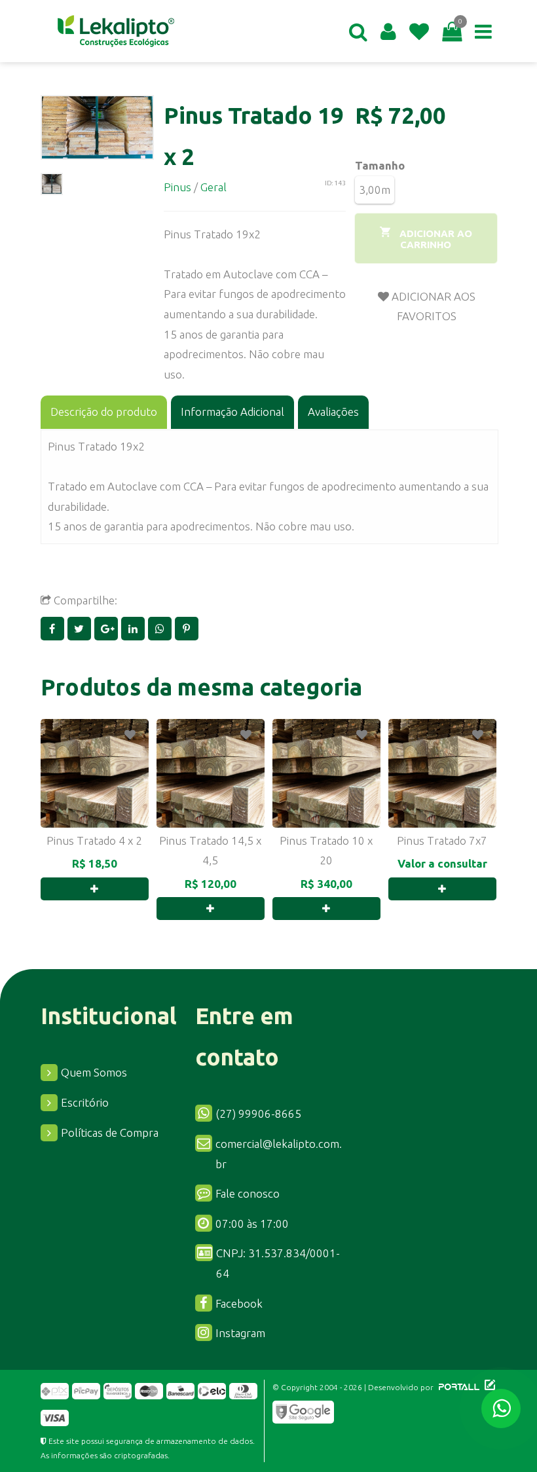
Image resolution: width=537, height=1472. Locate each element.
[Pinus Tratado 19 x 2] (97, 127)
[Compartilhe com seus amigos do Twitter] (80, 628)
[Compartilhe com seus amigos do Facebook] (54, 628)
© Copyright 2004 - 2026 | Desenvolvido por (353, 1387)
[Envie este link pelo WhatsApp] (161, 628)
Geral (213, 187)
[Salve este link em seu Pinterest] (187, 628)
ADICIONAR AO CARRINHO (434, 239)
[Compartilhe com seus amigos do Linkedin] (134, 628)
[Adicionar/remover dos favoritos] (130, 734)
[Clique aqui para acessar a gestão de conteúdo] (488, 1387)
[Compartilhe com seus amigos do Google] (107, 628)
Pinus (177, 187)
